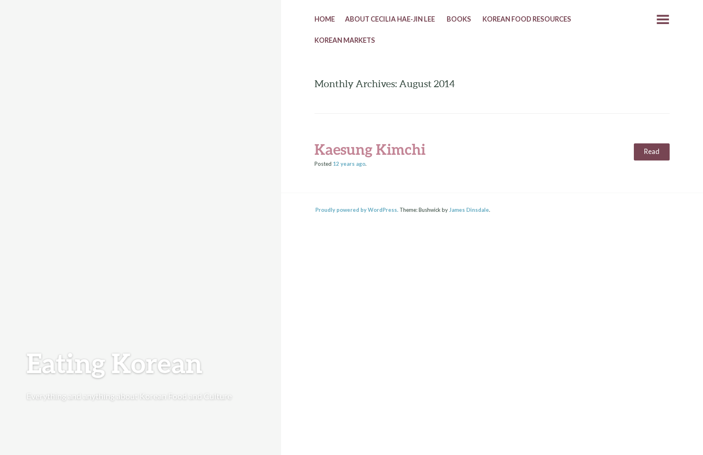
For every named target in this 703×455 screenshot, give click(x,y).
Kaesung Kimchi (370, 149)
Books (459, 19)
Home (324, 19)
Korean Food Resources (526, 19)
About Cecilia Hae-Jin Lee (390, 19)
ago (349, 163)
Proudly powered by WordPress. (356, 210)
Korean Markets (344, 40)
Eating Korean (114, 363)
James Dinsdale (469, 210)
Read (651, 151)
